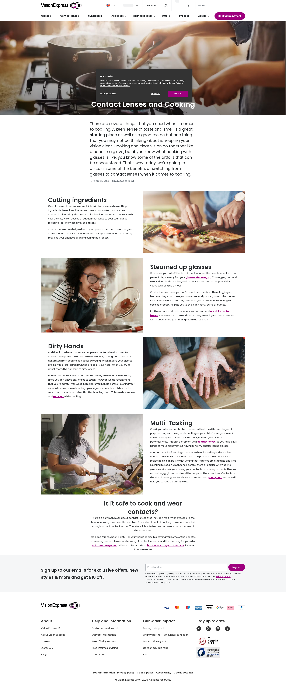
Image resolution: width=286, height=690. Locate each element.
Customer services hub (105, 628)
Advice (202, 16)
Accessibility (163, 672)
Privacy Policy (223, 576)
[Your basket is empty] (188, 5)
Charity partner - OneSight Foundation (165, 635)
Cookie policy (145, 672)
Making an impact (153, 628)
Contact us (98, 654)
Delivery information (104, 635)
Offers (166, 16)
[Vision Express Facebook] (198, 628)
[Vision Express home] (63, 605)
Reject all (155, 93)
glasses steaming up (198, 277)
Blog (145, 654)
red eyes (58, 396)
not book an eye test (104, 545)
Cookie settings (183, 672)
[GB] (111, 5)
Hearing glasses (143, 16)
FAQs (44, 654)
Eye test (184, 16)
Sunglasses (95, 16)
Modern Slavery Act (154, 641)
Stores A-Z (47, 648)
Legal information (104, 672)
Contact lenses (69, 16)
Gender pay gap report (157, 648)
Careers (45, 641)
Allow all (178, 93)
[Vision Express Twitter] (208, 628)
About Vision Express (53, 635)
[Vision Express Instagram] (218, 628)
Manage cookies (108, 93)
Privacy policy (126, 672)
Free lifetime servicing (105, 648)
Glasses (46, 16)
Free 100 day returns (104, 641)
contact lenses (206, 441)
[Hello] (131, 5)
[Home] (61, 5)
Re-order (152, 5)
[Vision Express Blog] (227, 628)
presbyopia (215, 477)
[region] (144, 85)
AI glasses (117, 16)
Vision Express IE (50, 628)
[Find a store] (166, 5)
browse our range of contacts (165, 545)
